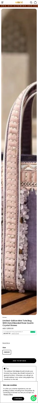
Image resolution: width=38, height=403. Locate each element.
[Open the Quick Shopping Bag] (35, 2)
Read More (6, 343)
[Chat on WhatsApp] (33, 398)
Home (4, 317)
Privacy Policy (8, 394)
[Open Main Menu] (2, 2)
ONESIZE (7, 352)
